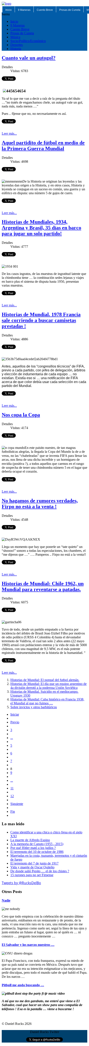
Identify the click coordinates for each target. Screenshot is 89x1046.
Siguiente (16, 804)
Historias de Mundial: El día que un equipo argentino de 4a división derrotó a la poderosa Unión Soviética (48, 685)
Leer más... (9, 133)
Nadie (6, 900)
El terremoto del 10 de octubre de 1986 (37, 852)
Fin (12, 811)
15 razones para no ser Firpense (31, 875)
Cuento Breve (45, 9)
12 (12, 796)
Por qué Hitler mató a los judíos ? (33, 848)
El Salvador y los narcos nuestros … (28, 945)
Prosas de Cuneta (69, 9)
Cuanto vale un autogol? (29, 58)
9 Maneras (24, 9)
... (11, 738)
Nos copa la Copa (21, 415)
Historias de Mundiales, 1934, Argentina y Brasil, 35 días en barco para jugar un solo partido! (41, 227)
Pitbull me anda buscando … (23, 985)
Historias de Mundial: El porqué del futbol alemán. (44, 680)
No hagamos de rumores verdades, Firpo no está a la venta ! (40, 503)
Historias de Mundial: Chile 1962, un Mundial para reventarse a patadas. (43, 586)
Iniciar (14, 714)
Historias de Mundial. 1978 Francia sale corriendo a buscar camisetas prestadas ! (41, 320)
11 (12, 788)
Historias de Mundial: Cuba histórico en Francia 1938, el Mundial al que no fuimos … (47, 701)
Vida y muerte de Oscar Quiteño (32, 867)
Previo (14, 722)
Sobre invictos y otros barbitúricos (33, 707)
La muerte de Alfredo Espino (30, 840)
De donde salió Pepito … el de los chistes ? (39, 871)
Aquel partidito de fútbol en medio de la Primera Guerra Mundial (43, 145)
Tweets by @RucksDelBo (21, 882)
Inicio (8, 9)
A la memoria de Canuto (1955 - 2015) (36, 844)
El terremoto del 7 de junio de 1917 (34, 863)
